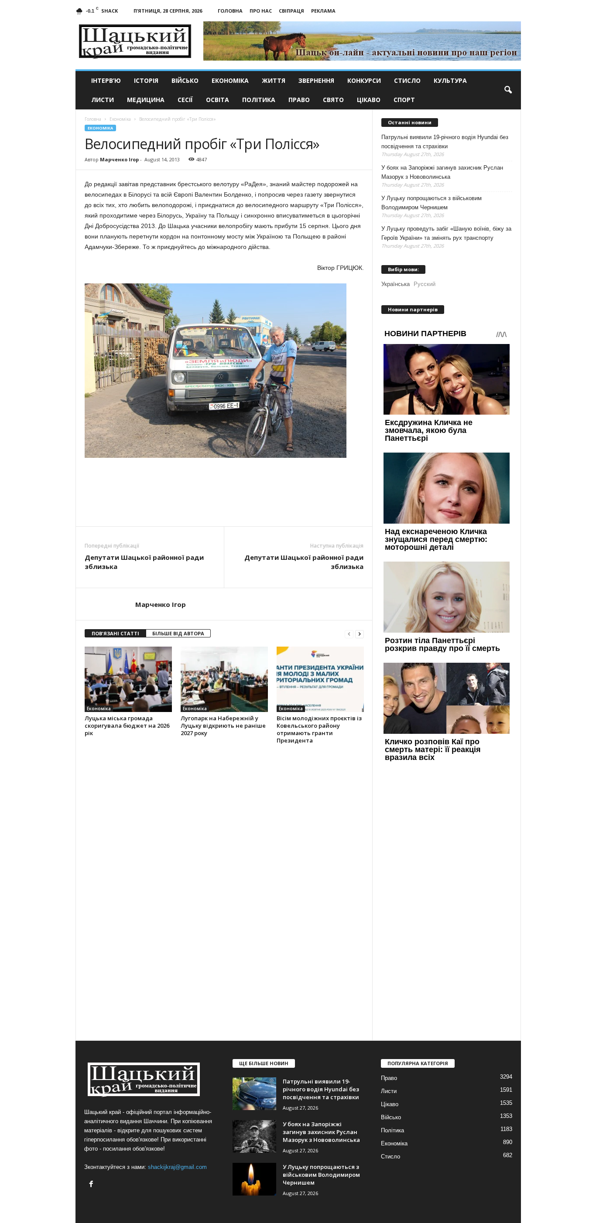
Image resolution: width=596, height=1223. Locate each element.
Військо (185, 80)
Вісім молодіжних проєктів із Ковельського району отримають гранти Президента (319, 729)
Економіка (230, 80)
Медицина (145, 99)
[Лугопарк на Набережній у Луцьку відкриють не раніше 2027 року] (224, 679)
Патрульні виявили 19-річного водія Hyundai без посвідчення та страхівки (444, 142)
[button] (507, 90)
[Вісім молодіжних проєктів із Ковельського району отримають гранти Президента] (320, 679)
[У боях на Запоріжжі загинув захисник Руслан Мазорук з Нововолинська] (254, 1136)
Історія (146, 80)
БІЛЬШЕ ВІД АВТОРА (178, 633)
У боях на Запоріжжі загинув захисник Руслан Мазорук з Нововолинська (442, 172)
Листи (102, 99)
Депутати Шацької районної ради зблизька (144, 562)
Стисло (407, 80)
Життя (273, 80)
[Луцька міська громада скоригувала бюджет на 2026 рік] (128, 679)
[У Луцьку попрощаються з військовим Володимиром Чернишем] (254, 1179)
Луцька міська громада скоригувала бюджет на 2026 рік (127, 725)
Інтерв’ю (106, 80)
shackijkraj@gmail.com (177, 1167)
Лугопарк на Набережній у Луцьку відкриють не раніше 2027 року (223, 725)
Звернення (316, 80)
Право (299, 99)
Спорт (404, 99)
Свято (333, 99)
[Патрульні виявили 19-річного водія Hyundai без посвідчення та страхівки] (254, 1093)
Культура (450, 80)
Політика (258, 99)
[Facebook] (92, 1185)
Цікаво (368, 99)
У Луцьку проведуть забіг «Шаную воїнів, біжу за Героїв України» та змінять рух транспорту (446, 233)
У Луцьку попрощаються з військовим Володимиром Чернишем (431, 203)
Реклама (323, 10)
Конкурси (364, 80)
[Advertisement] (224, 502)
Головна (230, 10)
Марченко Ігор (119, 159)
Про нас (261, 10)
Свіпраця (291, 10)
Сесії (185, 99)
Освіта (217, 99)
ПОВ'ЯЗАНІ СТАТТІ (115, 633)
